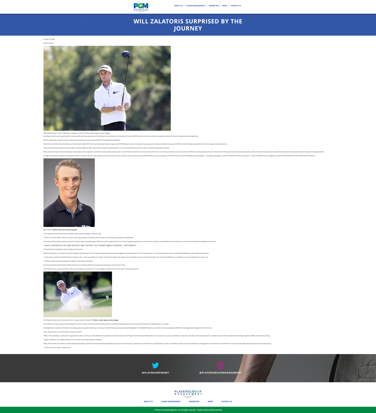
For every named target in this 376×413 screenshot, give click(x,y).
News (224, 6)
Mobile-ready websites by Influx (210, 410)
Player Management (195, 6)
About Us (178, 6)
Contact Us (235, 6)
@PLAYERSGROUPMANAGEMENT (220, 372)
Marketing (214, 6)
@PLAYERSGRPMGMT (155, 372)
